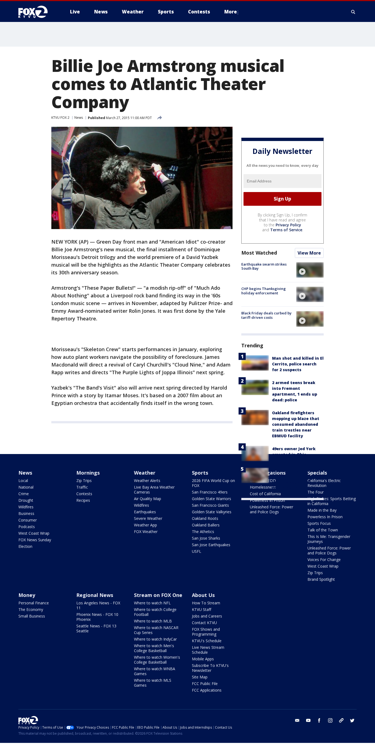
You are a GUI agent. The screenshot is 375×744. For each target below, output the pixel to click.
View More (309, 253)
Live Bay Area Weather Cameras (154, 489)
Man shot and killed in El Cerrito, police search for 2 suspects (298, 364)
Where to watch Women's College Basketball (157, 660)
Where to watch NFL (152, 602)
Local (23, 480)
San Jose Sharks (206, 538)
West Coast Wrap (33, 533)
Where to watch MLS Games (152, 683)
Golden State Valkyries (211, 511)
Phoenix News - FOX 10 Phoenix (97, 617)
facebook (319, 720)
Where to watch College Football (155, 612)
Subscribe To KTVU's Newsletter (210, 668)
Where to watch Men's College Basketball (154, 648)
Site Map (200, 677)
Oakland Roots (205, 518)
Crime (23, 493)
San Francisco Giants (210, 505)
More (230, 12)
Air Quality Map (147, 498)
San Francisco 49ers (210, 492)
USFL (196, 551)
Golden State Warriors (211, 498)
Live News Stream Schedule (208, 650)
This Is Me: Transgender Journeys (328, 539)
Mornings (88, 472)
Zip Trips (84, 480)
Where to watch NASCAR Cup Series (156, 630)
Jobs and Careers (207, 616)
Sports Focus (319, 523)
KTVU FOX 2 (60, 117)
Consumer (27, 520)
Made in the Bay (322, 510)
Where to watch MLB (153, 621)
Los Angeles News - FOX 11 (98, 605)
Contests (84, 493)
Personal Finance (33, 602)
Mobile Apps (203, 658)
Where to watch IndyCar (155, 639)
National (25, 487)
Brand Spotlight (321, 579)
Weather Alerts (147, 480)
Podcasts (26, 526)
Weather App (145, 525)
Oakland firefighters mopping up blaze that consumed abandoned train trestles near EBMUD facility (295, 424)
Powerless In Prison (267, 500)
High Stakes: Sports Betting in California (331, 501)
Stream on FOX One (158, 595)
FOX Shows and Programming (206, 632)
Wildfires (25, 506)
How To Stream (206, 602)
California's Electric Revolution (324, 483)
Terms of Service (286, 229)
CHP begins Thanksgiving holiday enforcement (263, 290)
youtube (308, 720)
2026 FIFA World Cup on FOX (213, 483)
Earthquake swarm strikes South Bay (264, 266)
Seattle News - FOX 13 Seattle (96, 628)
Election (25, 546)
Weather (144, 472)
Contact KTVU (204, 622)
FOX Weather (146, 531)
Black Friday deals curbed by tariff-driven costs (266, 315)
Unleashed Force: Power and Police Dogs (271, 509)
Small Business (31, 616)
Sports (200, 472)
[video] (310, 270)
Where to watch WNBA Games (154, 671)
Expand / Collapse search (353, 12)
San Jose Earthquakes (211, 544)
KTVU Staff (201, 609)
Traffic (82, 487)
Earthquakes (145, 511)
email (297, 720)
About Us (203, 595)
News (78, 117)
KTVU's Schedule (207, 640)
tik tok (341, 720)
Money (26, 595)
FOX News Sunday (34, 539)
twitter (352, 720)
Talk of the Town (322, 529)
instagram (330, 720)
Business (26, 513)
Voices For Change (324, 559)
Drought (25, 500)
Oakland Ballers (206, 525)
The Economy (30, 609)
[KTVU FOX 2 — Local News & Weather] (36, 11)
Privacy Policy (288, 224)
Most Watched (259, 252)
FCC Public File (205, 683)
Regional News (94, 595)
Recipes (83, 500)
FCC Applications (207, 690)
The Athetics (203, 531)
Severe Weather (148, 518)
